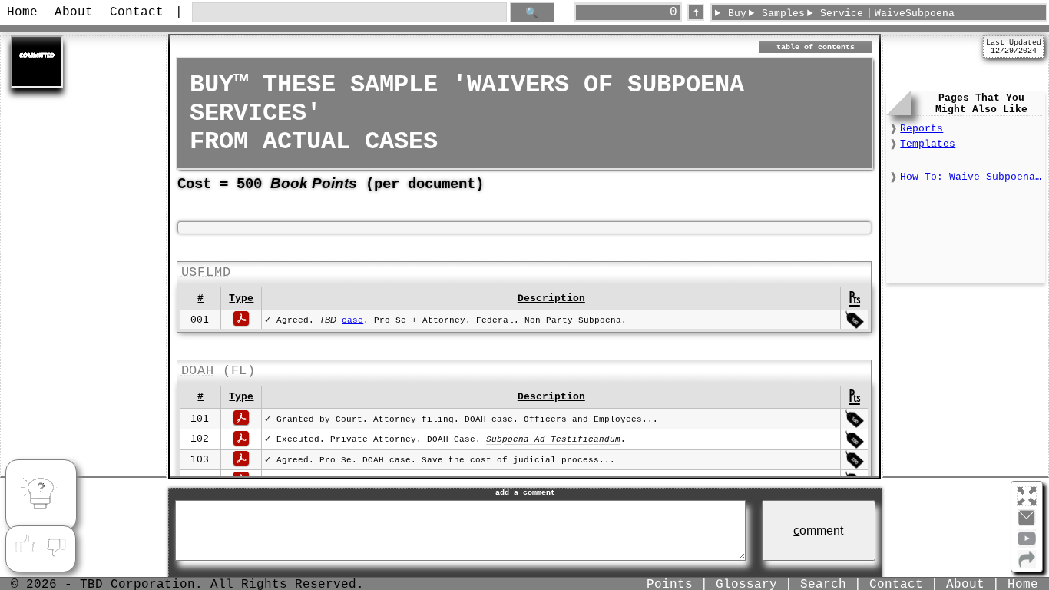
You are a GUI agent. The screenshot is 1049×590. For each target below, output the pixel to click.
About (74, 12)
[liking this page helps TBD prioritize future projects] (24, 544)
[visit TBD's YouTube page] (1027, 545)
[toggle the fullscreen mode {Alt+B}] (1026, 495)
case (352, 320)
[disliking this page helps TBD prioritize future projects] (57, 544)
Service (841, 13)
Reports (921, 128)
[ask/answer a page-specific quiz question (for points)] (40, 495)
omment (818, 530)
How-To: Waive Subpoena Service (970, 177)
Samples (783, 13)
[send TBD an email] (1027, 524)
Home (22, 12)
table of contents (815, 47)
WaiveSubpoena (915, 13)
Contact (137, 12)
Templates (927, 144)
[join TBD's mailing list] (1027, 565)
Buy (737, 13)
